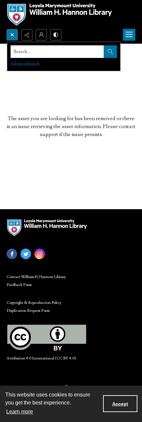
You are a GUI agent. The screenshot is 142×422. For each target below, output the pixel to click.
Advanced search (25, 63)
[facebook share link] (12, 254)
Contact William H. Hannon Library (36, 276)
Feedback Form (19, 284)
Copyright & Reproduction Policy (34, 302)
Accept (120, 403)
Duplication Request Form (28, 310)
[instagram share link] (39, 254)
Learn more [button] (19, 411)
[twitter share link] (25, 254)
